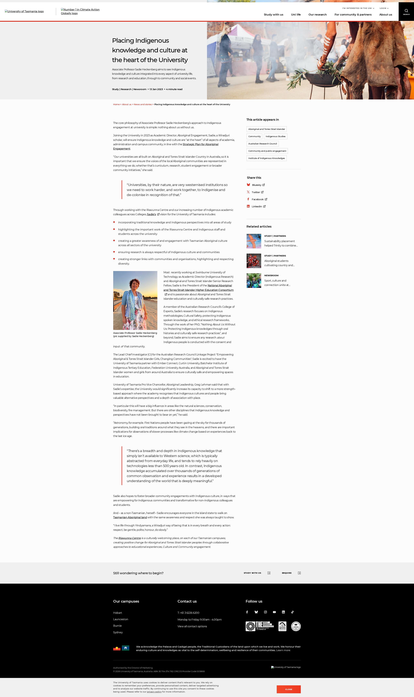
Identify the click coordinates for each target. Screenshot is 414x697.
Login (383, 8)
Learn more (283, 650)
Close (288, 689)
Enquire (287, 573)
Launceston (120, 619)
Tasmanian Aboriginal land (130, 517)
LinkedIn (257, 206)
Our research (318, 14)
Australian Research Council (262, 143)
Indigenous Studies (276, 136)
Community (254, 136)
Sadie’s (151, 214)
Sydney (118, 632)
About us (385, 14)
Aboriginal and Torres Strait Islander (266, 129)
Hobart (117, 612)
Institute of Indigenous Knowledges (266, 158)
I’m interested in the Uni (357, 8)
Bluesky (256, 184)
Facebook (258, 199)
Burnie (117, 625)
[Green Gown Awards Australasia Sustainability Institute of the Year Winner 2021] (296, 626)
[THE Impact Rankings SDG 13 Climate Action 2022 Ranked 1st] (260, 626)
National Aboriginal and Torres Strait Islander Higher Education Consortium (198, 287)
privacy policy (154, 691)
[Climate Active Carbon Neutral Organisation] (282, 626)
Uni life (296, 14)
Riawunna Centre (129, 538)
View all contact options (192, 626)
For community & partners (353, 14)
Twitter (256, 192)
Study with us (273, 14)
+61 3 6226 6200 (189, 612)
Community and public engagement (267, 151)
